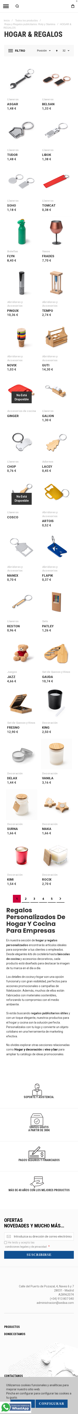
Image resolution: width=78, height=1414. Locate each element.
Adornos (47, 461)
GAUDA (47, 677)
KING (46, 727)
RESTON (13, 626)
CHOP (11, 467)
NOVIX (12, 365)
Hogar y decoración (28, 1049)
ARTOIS (48, 521)
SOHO (11, 205)
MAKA (46, 829)
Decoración (49, 722)
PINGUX (13, 311)
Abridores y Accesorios (14, 303)
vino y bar (51, 1049)
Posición (42, 50)
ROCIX (47, 879)
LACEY (47, 467)
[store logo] (39, 6)
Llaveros (13, 99)
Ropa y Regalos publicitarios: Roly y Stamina (29, 24)
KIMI (10, 879)
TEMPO (47, 311)
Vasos (46, 251)
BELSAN (48, 104)
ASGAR (12, 104)
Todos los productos (26, 20)
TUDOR (12, 155)
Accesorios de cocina (21, 411)
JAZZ (11, 677)
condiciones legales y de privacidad (26, 1246)
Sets (45, 621)
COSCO (12, 517)
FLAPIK (47, 575)
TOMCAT (49, 205)
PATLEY (48, 626)
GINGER (13, 416)
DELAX (12, 778)
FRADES (48, 256)
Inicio (7, 20)
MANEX (12, 575)
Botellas (12, 251)
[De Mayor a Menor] (57, 50)
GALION (48, 416)
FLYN (11, 256)
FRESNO (13, 727)
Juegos (12, 671)
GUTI (45, 365)
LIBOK (46, 155)
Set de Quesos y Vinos (56, 671)
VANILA (47, 778)
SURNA (12, 829)
